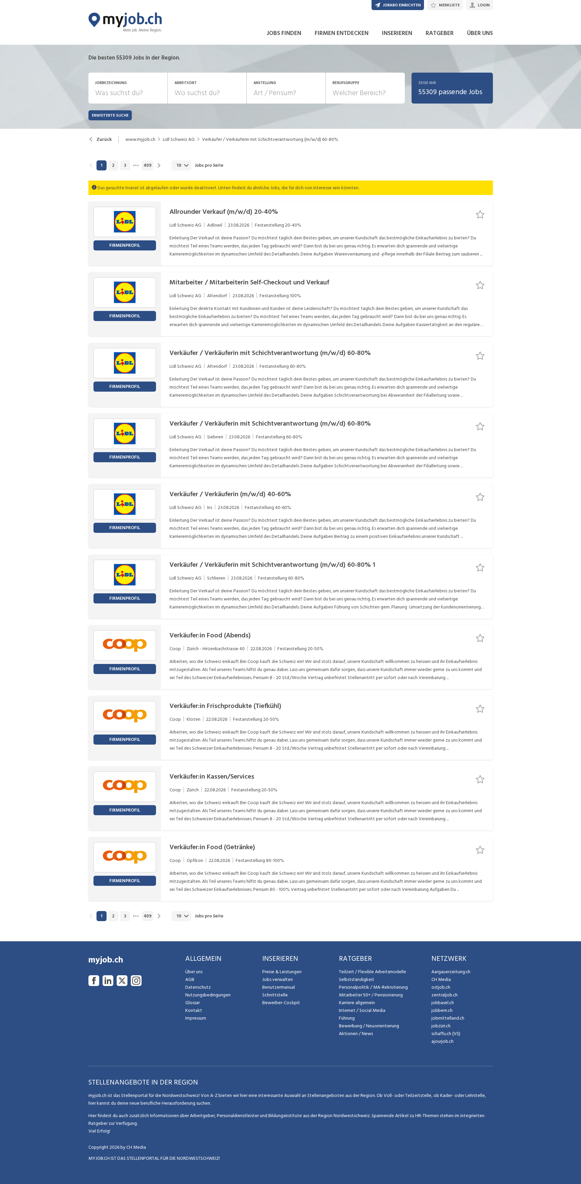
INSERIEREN (397, 33)
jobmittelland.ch (447, 1018)
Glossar (192, 1003)
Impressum (195, 1018)
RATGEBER (440, 33)
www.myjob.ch (140, 139)
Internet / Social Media (362, 1010)
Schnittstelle (275, 995)
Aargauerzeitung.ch (450, 972)
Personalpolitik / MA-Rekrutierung (373, 987)
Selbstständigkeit (356, 979)
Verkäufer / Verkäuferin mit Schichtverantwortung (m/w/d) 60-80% (270, 139)
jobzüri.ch (441, 1026)
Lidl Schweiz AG (179, 139)
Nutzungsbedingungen (208, 995)
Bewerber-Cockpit (281, 1003)
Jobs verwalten (277, 979)
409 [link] (148, 165)
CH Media (441, 979)
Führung (347, 1018)
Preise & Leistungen (282, 972)
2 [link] (113, 165)
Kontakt (193, 1010)
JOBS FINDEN (284, 33)
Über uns (193, 972)
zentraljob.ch (444, 995)
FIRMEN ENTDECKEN (342, 33)
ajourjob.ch (442, 1041)
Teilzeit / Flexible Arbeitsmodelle (372, 972)
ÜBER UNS (480, 33)
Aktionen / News (356, 1033)
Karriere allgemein (357, 1003)
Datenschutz (198, 987)
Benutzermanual (278, 987)
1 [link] (101, 165)
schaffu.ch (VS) (445, 1033)
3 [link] (125, 165)
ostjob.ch (440, 987)
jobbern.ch (442, 1010)
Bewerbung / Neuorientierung (369, 1026)
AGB (189, 979)
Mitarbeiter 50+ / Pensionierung (371, 995)
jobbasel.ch (442, 1003)
